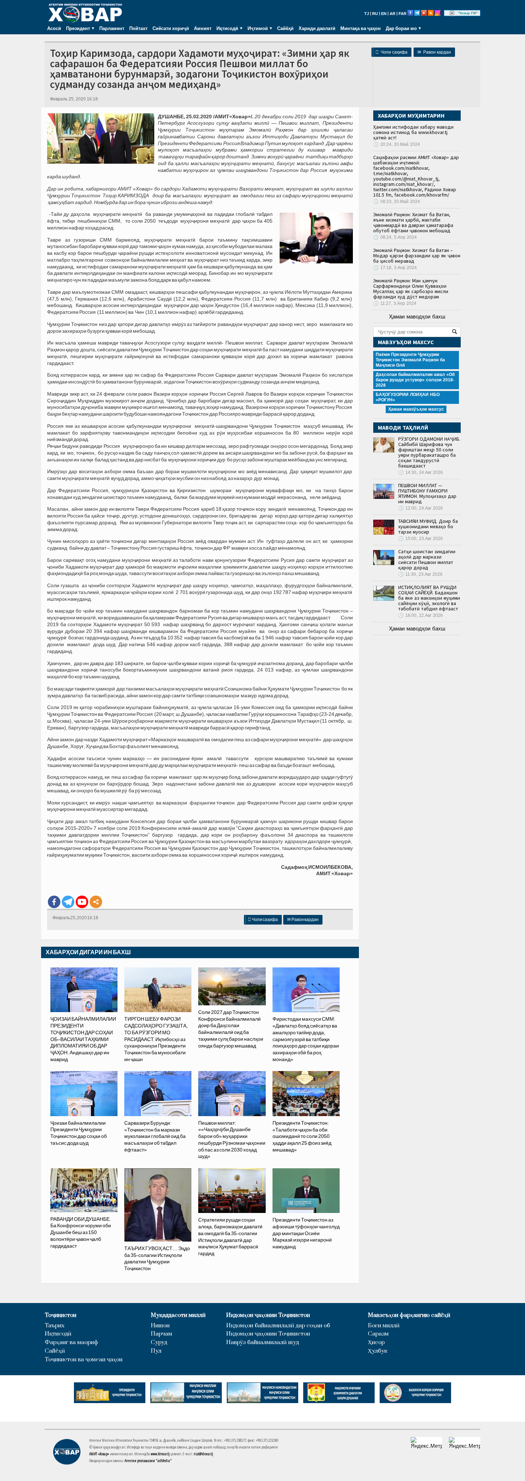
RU (375, 13)
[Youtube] (82, 902)
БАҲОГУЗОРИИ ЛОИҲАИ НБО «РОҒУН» (408, 397)
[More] (96, 902)
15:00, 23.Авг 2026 (420, 538)
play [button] (452, 13)
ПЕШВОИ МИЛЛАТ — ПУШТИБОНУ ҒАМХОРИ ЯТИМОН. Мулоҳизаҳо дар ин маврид (427, 493)
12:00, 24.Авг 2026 (420, 508)
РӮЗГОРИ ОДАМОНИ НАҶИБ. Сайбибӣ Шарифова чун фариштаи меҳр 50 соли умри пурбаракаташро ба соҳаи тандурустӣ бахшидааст (429, 452)
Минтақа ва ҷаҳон (360, 28)
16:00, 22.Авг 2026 (420, 615)
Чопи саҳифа (391, 52)
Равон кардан (434, 52)
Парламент (111, 28)
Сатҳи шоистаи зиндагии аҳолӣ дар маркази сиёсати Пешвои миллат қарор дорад (426, 559)
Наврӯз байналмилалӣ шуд (262, 1342)
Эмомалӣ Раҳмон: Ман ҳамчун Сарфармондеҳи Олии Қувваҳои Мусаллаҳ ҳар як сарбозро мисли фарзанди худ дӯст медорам (410, 288)
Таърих (55, 1325)
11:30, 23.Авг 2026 (420, 574)
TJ (366, 13)
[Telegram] (68, 902)
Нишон (160, 1325)
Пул (156, 1351)
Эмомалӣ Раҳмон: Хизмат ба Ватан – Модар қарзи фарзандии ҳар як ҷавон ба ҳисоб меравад (416, 255)
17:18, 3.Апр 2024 (395, 267)
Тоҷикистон (60, 1315)
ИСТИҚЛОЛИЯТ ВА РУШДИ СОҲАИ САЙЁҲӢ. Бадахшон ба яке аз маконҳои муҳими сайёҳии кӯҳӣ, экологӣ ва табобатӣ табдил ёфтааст (429, 598)
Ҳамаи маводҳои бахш (417, 316)
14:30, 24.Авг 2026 (420, 472)
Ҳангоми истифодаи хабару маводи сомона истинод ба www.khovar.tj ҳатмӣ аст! (413, 132)
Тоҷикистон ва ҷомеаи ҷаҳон (83, 1359)
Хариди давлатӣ (317, 28)
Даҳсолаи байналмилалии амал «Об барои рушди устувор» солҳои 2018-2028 (415, 380)
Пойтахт (138, 28)
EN (383, 13)
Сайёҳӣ (285, 28)
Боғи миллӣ (384, 1325)
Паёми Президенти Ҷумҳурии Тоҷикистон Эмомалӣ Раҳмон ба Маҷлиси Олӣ (410, 360)
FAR (402, 13)
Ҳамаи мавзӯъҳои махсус (416, 409)
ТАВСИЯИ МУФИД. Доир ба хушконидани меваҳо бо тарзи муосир (428, 526)
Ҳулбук (377, 1351)
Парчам (161, 1334)
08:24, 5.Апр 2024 (395, 237)
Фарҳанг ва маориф (71, 1342)
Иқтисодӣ (58, 1334)
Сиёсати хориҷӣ (170, 28)
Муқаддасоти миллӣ (178, 1315)
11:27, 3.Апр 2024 (394, 303)
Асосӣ (54, 28)
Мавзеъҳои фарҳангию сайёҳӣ (409, 1315)
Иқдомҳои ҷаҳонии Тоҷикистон (268, 1315)
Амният (202, 28)
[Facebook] (54, 902)
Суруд (159, 1342)
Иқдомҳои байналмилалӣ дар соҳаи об (278, 1325)
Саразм (378, 1334)
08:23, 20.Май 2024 (396, 201)
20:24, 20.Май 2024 (396, 144)
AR (392, 13)
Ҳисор (376, 1342)
